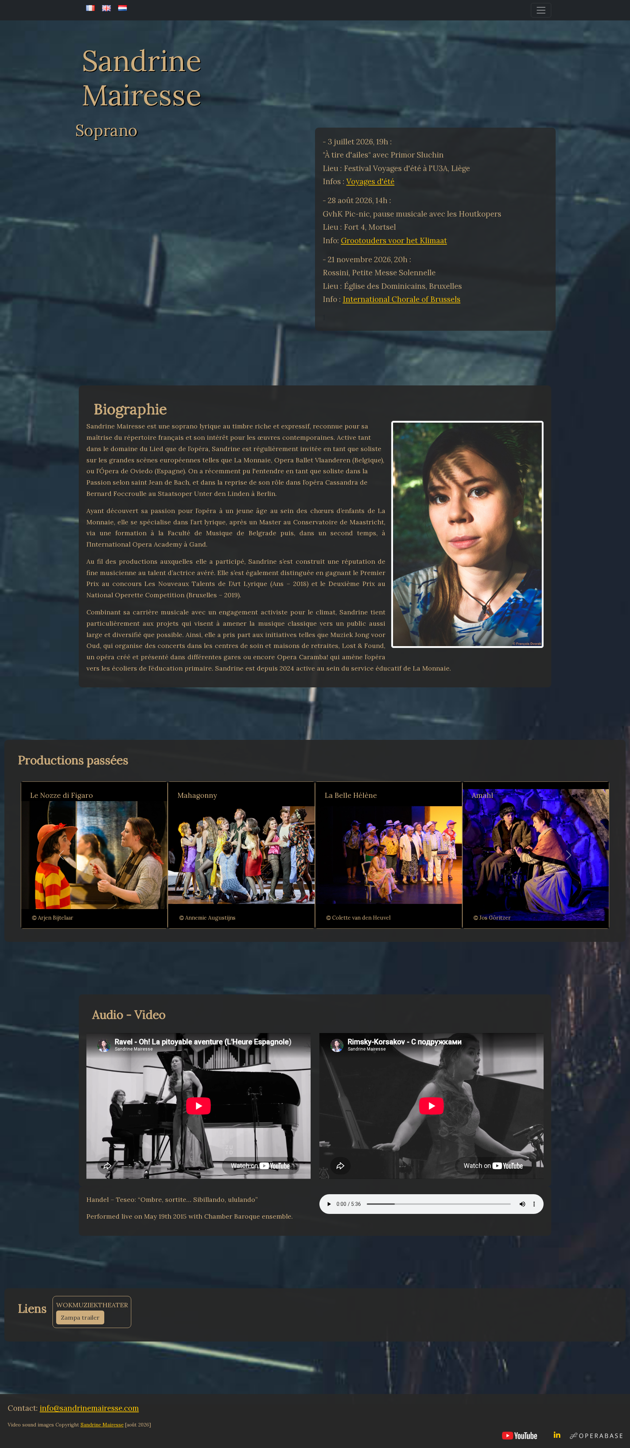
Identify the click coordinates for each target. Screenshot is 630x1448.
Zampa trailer (80, 1317)
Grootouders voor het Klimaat (394, 240)
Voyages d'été (370, 181)
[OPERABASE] (596, 1435)
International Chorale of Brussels (401, 299)
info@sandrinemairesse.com (89, 1408)
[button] (61, 855)
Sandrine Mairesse (102, 1425)
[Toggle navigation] (541, 10)
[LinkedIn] (557, 1435)
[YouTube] (519, 1435)
